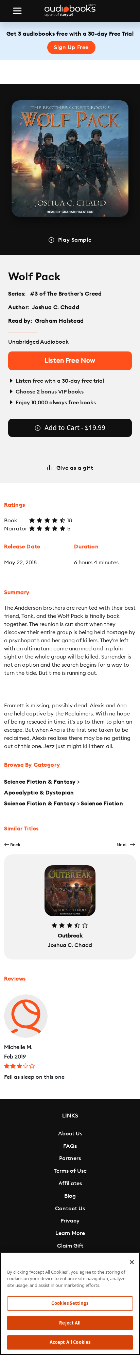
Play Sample (74, 240)
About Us (70, 1133)
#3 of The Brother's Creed (66, 294)
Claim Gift (70, 1246)
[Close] (131, 1262)
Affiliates (70, 1183)
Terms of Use (70, 1171)
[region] (70, 1304)
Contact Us (70, 1208)
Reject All (70, 1323)
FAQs (70, 1146)
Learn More (70, 1233)
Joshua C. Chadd (55, 307)
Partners (70, 1158)
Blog (70, 1196)
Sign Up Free (71, 47)
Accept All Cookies (70, 1342)
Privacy (70, 1220)
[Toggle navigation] (17, 10)
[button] (12, 845)
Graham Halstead (59, 321)
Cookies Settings (69, 1303)
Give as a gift (74, 468)
